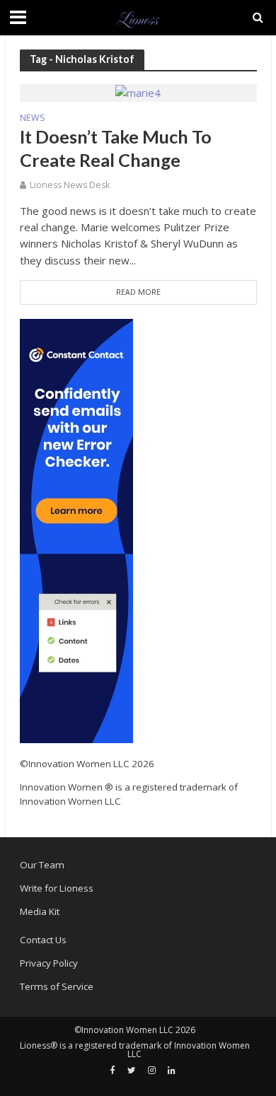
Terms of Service (56, 986)
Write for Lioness (56, 888)
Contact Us (43, 939)
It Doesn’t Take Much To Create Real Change (116, 148)
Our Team (42, 864)
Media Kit (39, 911)
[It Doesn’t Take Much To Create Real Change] (138, 92)
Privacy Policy (49, 963)
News (32, 119)
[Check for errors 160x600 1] (76, 530)
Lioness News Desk (70, 185)
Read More (138, 292)
